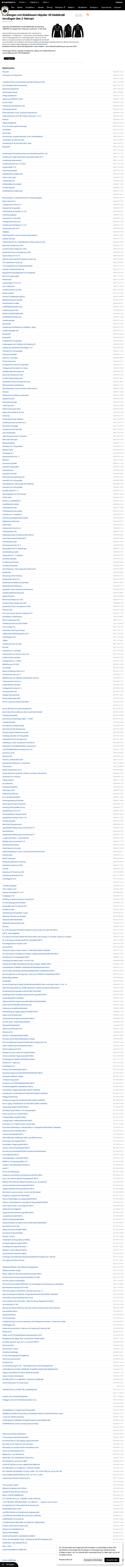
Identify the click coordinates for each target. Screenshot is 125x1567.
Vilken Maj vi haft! (8, 790)
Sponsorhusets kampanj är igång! (14, 1253)
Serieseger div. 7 (8, 453)
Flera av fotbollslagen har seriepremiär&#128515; (19, 1199)
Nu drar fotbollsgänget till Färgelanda (15, 1355)
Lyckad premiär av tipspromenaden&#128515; (18, 1018)
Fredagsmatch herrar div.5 (11, 222)
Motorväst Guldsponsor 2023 (12, 375)
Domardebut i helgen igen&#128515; (15, 1144)
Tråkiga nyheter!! (8, 780)
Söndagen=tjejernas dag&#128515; (14, 1243)
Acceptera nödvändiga (93, 1560)
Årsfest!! (5, 647)
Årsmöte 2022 (7, 610)
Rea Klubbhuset (8, 831)
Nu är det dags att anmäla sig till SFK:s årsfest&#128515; (22, 940)
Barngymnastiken (8, 443)
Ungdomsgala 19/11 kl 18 (11, 283)
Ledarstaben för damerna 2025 (13, 140)
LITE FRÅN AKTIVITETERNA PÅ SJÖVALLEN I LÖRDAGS (21, 1516)
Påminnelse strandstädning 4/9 (13, 477)
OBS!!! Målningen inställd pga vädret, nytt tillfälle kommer (22, 1138)
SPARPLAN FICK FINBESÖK (11, 1209)
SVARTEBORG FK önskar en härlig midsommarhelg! (20, 1424)
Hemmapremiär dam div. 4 (11, 545)
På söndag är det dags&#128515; (14, 1141)
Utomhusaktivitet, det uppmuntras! (14, 814)
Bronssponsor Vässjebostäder (13, 726)
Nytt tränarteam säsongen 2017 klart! (15, 1287)
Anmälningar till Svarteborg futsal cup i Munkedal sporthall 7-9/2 (25, 153)
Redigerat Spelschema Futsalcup (14, 862)
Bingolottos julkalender (10, 89)
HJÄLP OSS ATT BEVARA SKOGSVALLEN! (17, 1005)
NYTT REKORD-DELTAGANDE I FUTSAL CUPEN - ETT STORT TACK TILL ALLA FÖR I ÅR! (32, 1471)
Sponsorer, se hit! (8, 753)
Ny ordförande (7, 783)
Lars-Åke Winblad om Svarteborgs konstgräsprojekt (20, 1512)
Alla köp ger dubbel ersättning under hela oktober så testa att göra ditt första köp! (31, 1308)
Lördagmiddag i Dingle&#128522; (14, 1117)
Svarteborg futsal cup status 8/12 (14, 422)
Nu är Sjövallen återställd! (11, 797)
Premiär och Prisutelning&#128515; (14, 1069)
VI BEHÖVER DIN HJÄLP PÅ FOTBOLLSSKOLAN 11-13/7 (21, 116)
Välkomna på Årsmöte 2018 (12, 1029)
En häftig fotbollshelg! (10, 1352)
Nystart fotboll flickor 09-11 (12, 770)
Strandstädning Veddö (10, 552)
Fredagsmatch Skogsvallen (12, 341)
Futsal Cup (6, 416)
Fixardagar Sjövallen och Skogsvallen (15, 736)
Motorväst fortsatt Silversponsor (13, 729)
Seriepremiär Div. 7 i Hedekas (12, 555)
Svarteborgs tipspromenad (11, 160)
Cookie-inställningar (9, 1560)
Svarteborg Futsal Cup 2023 (12, 429)
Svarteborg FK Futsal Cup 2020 (13, 872)
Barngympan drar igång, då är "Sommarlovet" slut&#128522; (23, 1338)
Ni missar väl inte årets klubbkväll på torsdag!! (18, 1039)
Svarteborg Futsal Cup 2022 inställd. (15, 623)
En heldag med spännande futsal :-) (14, 1247)
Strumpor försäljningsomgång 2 (13, 296)
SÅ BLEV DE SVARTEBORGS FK (13, 1529)
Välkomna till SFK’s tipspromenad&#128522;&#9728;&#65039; (24, 1001)
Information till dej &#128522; (12, 1233)
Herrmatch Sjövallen (9, 559)
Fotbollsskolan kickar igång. (12, 511)
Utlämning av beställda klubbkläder (14, 1008)
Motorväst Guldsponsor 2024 (12, 245)
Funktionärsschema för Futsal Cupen (15, 1383)
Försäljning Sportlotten (10, 562)
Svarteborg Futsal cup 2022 (12, 644)
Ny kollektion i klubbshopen (12, 617)
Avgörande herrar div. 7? (10, 457)
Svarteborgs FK (9, 2)
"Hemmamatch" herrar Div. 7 (12, 681)
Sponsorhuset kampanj (10, 845)
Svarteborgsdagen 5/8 (10, 331)
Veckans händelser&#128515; (12, 1134)
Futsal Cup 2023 (8, 405)
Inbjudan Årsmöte (8, 239)
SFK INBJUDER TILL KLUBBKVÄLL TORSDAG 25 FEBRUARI (22, 1379)
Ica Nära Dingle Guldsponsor (12, 378)
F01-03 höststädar (8, 1318)
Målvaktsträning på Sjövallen (12, 300)
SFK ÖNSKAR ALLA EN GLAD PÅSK (14, 1461)
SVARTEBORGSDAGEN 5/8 (11, 317)
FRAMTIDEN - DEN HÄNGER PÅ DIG (14, 1543)
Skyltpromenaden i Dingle (11, 1270)
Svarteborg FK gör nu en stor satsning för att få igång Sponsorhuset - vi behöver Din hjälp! (34, 1321)
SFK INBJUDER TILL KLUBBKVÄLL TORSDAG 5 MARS (21, 1468)
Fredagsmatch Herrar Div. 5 (11, 688)
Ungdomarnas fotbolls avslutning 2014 (16, 1478)
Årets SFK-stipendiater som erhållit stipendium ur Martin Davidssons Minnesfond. (31, 988)
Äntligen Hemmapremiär (11, 695)
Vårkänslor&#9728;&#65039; (12, 920)
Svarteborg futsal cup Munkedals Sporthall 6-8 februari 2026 (23, 82)
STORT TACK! (7, 497)
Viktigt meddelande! (9, 96)
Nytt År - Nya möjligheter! (11, 933)
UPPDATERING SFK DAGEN (11, 184)
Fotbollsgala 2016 (8, 1325)
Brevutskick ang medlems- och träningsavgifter (19, 1110)
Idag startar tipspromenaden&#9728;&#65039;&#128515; (22, 1073)
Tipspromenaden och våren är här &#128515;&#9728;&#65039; (24, 1223)
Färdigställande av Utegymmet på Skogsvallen (18, 1410)
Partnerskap (6, 133)
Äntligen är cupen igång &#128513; (14, 1250)
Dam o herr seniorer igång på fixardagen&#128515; (20, 1178)
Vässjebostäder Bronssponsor (13, 371)
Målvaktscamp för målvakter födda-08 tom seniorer (20, 678)
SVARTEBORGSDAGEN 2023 (12, 307)
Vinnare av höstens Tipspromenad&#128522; (18, 1056)
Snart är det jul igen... (9, 177)
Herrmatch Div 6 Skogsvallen (12, 487)
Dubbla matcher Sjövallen (11, 657)
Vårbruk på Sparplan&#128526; (13, 1219)
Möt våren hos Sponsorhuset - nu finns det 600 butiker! (21, 1192)
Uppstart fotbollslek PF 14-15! (12, 892)
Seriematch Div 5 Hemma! (11, 777)
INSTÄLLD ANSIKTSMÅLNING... (13, 313)
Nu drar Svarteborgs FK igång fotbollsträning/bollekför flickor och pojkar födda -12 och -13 (34, 984)
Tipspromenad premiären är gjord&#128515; (18, 1212)
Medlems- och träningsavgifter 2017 (15, 1161)
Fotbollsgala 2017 (8, 1066)
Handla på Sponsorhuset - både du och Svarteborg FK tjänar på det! (26, 1328)
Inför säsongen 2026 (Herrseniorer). (14, 85)
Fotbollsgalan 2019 (9, 879)
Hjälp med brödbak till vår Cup (13, 412)
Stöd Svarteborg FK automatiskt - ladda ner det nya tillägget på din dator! (28, 1301)
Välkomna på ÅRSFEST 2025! (12, 99)
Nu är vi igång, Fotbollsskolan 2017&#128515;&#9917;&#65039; (24, 1104)
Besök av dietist (8, 293)
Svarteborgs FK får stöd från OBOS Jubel (16, 143)
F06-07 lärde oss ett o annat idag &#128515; (17, 1206)
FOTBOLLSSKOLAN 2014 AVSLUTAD (15, 1526)
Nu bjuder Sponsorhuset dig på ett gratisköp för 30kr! (21, 1277)
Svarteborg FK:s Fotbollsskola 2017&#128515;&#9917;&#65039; (25, 1093)
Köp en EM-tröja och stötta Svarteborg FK (17, 708)
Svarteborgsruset (8, 181)
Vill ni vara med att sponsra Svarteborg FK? (17, 613)
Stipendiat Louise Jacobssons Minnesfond (17, 589)
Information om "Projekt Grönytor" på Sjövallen (18, 1124)
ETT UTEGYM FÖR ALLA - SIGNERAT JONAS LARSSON (21, 1499)
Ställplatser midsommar (10, 521)
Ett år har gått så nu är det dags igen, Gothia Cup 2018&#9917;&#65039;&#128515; (31, 974)
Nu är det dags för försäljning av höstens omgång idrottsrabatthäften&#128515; (30, 954)
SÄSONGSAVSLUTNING (10, 303)
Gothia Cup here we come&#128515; (15, 1114)
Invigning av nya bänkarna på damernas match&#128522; (22, 1175)
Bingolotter (6, 147)
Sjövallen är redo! (8, 909)
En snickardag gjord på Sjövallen (14, 903)
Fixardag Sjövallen (8, 722)
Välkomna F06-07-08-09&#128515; (14, 1131)
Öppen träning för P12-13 (11, 256)
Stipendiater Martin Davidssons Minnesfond (17, 535)
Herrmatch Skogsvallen (10, 467)
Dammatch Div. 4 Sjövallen (11, 651)
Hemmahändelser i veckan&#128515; (15, 1158)
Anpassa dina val (65, 1560)
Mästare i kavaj (7, 450)
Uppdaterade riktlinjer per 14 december (16, 763)
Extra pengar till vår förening (12, 576)
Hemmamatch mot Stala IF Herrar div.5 (15, 654)
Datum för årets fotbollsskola (12, 1376)
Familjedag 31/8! (8, 896)
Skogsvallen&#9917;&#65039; (13, 998)
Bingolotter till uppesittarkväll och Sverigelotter (18, 273)
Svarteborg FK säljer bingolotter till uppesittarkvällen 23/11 (23, 157)
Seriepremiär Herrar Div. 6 (11, 579)
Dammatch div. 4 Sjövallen (11, 218)
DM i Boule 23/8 (8, 1345)
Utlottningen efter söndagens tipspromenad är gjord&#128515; (24, 995)
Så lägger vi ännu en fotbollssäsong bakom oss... (19, 1400)
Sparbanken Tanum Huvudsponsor (14, 739)
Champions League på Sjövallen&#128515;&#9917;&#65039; (23, 1100)
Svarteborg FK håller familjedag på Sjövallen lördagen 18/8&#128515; (26, 964)
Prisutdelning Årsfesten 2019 (12, 875)
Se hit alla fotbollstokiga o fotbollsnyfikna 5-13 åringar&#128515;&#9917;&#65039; (31, 1127)
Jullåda (5, 640)
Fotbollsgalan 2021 (9, 637)
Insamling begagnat (9, 215)
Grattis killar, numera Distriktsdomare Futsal (17, 1298)
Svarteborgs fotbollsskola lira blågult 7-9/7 (17, 348)
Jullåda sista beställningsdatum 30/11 (15, 634)
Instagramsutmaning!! (10, 1097)
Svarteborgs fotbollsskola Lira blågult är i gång (19, 327)
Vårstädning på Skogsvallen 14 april (15, 913)
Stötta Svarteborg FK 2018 (11, 1049)
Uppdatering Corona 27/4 (11, 811)
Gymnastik (34, 2)
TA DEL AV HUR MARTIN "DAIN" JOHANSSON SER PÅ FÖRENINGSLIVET (27, 1539)
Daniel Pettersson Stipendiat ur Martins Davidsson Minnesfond (24, 773)
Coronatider (6, 668)
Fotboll (22, 2)
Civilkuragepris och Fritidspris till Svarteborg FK (19, 344)
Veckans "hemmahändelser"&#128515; (16, 1165)
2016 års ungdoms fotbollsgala (13, 1281)
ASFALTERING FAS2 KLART (11, 1509)
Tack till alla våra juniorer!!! (11, 1359)
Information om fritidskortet (12, 75)
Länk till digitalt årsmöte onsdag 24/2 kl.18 (17, 749)
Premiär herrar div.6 (9, 361)
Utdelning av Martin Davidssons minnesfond (18, 899)
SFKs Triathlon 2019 (9, 889)
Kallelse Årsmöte (8, 399)
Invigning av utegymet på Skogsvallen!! (16, 1195)
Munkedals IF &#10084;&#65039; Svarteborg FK (19, 746)
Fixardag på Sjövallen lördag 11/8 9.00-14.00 (18, 960)
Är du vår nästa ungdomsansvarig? (14, 126)
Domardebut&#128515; (10, 1155)
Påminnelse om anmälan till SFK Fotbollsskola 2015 (20, 1447)
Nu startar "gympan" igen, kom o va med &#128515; (20, 1342)
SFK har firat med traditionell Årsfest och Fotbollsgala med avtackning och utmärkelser (32, 1284)
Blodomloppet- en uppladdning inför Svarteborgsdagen (22, 198)
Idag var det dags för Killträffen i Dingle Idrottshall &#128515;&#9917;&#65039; (30, 1294)
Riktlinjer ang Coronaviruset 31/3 (13, 841)
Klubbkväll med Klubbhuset (12, 586)
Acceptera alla (111, 1560)
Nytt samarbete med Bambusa (13, 385)
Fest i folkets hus (8, 286)
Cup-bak (5, 869)
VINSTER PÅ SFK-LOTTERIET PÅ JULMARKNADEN (19, 1390)
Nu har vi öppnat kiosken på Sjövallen (15, 702)
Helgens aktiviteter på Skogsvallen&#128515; (18, 1189)
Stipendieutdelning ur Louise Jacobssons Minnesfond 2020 (23, 852)
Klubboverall (6, 525)
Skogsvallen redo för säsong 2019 (14, 906)
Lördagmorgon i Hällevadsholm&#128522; (17, 1121)
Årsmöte (5, 72)
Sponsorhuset (7, 947)
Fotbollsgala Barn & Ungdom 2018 (14, 943)
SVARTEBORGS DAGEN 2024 (12, 191)
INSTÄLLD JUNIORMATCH (11, 501)
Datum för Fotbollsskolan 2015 (13, 1451)
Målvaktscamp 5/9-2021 (10, 664)
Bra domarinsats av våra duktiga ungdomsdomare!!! (20, 1441)
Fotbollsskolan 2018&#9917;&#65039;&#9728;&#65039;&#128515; (26, 967)
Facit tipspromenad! (9, 109)
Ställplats (5, 232)
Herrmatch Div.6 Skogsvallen (12, 480)
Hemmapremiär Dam (9, 691)
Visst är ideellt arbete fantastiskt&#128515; (17, 1046)
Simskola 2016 (7, 1362)
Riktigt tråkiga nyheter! (10, 978)
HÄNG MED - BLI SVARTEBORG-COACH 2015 (18, 1458)
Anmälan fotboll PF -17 (10, 491)
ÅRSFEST (5, 460)
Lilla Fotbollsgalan (8, 433)
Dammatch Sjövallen (9, 354)
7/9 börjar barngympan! (10, 1080)
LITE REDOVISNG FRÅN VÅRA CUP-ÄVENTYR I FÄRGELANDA (23, 1522)
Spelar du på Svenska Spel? (12, 1015)
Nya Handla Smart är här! (11, 1226)
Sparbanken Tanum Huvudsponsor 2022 (16, 606)
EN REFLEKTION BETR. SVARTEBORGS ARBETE (18, 1536)
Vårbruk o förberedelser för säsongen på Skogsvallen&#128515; (25, 1202)
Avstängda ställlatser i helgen (12, 1076)
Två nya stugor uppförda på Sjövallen (15, 1437)
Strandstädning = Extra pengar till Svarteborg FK (19, 569)
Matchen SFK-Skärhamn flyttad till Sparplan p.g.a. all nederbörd (24, 1182)
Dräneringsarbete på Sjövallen (13, 800)
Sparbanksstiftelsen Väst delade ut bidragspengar (20, 1267)
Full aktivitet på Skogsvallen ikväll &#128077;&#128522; (21, 991)
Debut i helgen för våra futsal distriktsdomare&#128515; (22, 1274)
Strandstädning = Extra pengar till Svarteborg (18, 484)
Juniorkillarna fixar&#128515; (12, 1216)
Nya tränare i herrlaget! (10, 426)
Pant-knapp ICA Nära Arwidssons (14, 804)
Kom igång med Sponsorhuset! (13, 1260)
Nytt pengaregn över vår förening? (14, 494)
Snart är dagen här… (9, 627)
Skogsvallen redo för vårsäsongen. (14, 548)
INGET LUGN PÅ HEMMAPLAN (12, 1495)
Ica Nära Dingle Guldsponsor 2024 (14, 249)
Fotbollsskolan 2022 (9, 508)
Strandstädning (7, 470)
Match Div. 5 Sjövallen (10, 358)
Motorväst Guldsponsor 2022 (12, 600)
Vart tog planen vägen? (10, 1485)
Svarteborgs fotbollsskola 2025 (13, 106)
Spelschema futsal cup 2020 (12, 865)
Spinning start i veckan (10, 1349)
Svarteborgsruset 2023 (10, 310)
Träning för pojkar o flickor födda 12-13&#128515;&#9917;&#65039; (26, 950)
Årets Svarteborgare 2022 (11, 409)
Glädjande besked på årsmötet (13, 923)
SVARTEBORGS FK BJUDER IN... (13, 1519)
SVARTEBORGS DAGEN (10, 504)
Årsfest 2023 (6, 279)
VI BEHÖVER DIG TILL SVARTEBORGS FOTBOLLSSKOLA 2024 (23, 242)
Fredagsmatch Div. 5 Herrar (11, 661)
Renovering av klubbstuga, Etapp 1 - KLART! (17, 719)
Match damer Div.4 (8, 201)
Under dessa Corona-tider (11, 848)
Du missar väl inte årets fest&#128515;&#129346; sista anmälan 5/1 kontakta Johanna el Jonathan (36, 937)
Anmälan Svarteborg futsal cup (13, 269)
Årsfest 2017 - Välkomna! (11, 1063)
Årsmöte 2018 (7, 1032)
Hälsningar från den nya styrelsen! (14, 916)
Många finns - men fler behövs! (13, 1454)
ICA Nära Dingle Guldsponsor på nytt (15, 732)
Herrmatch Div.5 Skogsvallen (12, 351)
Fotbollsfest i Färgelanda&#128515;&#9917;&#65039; (21, 1090)
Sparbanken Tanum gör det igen (13, 630)
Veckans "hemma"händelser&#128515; (16, 1148)
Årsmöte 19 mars (8, 1236)
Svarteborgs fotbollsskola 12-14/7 (14, 225)
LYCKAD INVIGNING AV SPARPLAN (14, 1550)
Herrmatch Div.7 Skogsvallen (12, 446)
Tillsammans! (7, 766)
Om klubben (6, 130)
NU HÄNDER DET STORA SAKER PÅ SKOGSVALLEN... (21, 1505)
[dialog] (90, 1554)
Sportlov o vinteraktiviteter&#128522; (15, 1035)
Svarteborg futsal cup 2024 (11, 290)
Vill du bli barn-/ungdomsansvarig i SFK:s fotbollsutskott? (22, 136)
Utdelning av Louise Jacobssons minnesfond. (18, 743)
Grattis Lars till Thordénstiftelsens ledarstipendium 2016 (22, 1335)
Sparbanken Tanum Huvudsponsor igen (16, 382)
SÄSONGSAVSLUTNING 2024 (12, 174)
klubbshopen (42, 44)
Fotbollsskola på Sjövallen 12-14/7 (14, 211)
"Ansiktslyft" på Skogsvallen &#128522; (16, 1240)
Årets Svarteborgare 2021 (11, 620)
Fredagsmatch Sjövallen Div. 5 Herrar (15, 368)
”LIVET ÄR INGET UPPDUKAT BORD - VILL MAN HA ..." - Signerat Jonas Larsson (29, 1502)
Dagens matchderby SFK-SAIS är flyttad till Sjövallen (20, 1373)
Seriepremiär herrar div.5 (10, 228)
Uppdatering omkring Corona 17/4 (14, 817)
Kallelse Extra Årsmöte (10, 794)
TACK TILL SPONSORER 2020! (12, 760)
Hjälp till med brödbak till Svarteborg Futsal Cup (19, 259)
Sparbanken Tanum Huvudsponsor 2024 (16, 252)
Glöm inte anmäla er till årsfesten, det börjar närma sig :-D (22, 1291)
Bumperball (6, 324)
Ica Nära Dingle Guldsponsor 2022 (14, 603)
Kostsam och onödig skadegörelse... (15, 1396)
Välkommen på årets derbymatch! (14, 1434)
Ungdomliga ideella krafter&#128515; (15, 1107)
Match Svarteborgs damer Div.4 (13, 671)
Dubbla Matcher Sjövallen (11, 685)
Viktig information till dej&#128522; (14, 1229)
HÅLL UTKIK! (6, 1546)
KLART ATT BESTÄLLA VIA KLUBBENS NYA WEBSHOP (21, 1464)
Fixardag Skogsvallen (10, 565)
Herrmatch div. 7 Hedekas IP (12, 514)
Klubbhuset (6, 572)
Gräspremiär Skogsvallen (11, 208)
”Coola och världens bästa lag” (13, 1417)
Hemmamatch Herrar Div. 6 (11, 528)
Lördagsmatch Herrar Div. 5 (11, 205)
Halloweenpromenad (9, 92)
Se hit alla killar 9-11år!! (10, 1304)
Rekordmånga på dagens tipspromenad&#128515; (20, 1012)
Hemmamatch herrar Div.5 (11, 674)
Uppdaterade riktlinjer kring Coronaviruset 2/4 (18, 834)
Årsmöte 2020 (7, 855)
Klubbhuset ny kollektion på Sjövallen (15, 395)
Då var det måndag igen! (11, 1172)
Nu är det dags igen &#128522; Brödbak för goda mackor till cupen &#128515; (30, 930)
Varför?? (5, 1168)
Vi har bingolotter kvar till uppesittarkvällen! (17, 266)
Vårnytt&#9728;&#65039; (11, 1025)
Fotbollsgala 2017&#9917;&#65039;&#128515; (18, 1059)
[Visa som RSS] (88, 15)
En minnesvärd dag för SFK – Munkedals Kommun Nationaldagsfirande (27, 1366)
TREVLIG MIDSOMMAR (10, 1533)
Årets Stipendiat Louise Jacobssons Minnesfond (19, 113)
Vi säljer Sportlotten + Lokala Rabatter (15, 838)
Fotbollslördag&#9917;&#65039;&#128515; (17, 1086)
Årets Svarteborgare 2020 (11, 698)
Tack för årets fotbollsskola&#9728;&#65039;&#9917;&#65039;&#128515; (28, 971)
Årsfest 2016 (6, 1332)
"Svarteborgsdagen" (9, 886)
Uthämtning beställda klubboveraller (15, 518)
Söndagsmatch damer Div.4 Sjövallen (15, 365)
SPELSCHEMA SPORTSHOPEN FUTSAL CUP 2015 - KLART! (22, 1475)
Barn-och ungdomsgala (10, 276)
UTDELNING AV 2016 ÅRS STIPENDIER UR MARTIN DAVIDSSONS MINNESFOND (30, 1369)
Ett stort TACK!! (7, 102)
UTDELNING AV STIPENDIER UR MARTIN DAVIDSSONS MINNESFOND (26, 1420)
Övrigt (45, 2)
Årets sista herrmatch (9, 439)
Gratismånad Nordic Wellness (12, 419)
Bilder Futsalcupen (9, 858)
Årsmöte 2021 (7, 756)
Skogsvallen (6, 981)
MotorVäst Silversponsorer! (12, 824)
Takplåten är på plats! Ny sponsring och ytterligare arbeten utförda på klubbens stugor (32, 1413)
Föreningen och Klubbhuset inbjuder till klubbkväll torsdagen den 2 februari (28, 1257)
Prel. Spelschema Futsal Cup (12, 262)
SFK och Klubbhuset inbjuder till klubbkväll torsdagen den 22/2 (24, 1042)
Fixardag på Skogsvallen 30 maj (13, 807)
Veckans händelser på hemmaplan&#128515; (18, 1185)
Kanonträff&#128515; (10, 1311)
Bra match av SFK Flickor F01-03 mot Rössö (17, 1444)
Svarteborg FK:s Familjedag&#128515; (15, 957)
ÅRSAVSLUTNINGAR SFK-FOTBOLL (14, 1488)
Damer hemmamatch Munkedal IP (14, 538)
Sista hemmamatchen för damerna (14, 436)
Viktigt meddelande (9, 123)
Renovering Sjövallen (9, 170)
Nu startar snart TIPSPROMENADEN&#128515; (18, 1083)
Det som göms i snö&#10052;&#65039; (16, 1022)
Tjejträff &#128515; (9, 1315)
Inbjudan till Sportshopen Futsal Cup (15, 1492)
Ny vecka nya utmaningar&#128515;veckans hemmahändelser (24, 1151)
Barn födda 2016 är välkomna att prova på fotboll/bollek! (22, 712)
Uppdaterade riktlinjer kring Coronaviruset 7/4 (18, 828)
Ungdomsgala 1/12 (9, 167)
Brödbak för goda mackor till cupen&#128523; (18, 1052)
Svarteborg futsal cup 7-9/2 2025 (14, 164)
